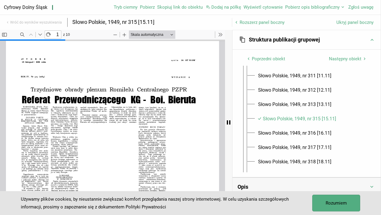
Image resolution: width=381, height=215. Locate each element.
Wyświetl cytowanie (263, 7)
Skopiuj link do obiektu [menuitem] (180, 7)
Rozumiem (336, 203)
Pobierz (147, 7)
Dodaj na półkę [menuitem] (226, 7)
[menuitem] (294, 76)
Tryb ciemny (126, 7)
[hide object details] (228, 122)
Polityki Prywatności (146, 207)
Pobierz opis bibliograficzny (312, 7)
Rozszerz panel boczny (262, 22)
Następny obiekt (345, 59)
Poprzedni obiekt (268, 59)
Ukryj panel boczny (355, 22)
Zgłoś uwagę (361, 7)
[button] (306, 39)
